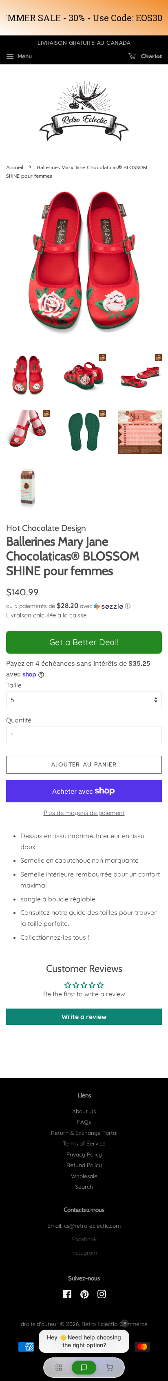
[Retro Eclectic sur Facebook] (67, 1295)
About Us (84, 1111)
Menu (24, 56)
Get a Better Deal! (84, 642)
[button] (84, 606)
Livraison (18, 615)
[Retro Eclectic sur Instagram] (101, 1295)
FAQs (84, 1121)
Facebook (84, 1239)
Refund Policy (84, 1164)
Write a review (84, 1017)
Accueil (14, 167)
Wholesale (84, 1175)
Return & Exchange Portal (84, 1132)
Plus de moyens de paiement (84, 813)
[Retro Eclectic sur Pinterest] (84, 1295)
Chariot (150, 56)
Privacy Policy (84, 1154)
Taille (14, 685)
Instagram (84, 1252)
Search (84, 1186)
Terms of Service (84, 1143)
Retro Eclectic (99, 1323)
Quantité (18, 720)
